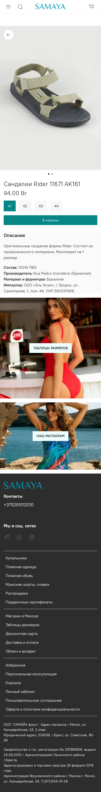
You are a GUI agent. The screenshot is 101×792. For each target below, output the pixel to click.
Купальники (16, 557)
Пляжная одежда (21, 566)
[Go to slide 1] (49, 174)
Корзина (13, 682)
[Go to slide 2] (52, 174)
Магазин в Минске (22, 615)
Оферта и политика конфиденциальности (43, 709)
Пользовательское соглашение (34, 700)
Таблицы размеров (22, 624)
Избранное (15, 665)
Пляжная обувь (19, 575)
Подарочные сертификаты (29, 602)
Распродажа (17, 593)
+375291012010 (19, 505)
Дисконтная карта (22, 633)
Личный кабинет (20, 691)
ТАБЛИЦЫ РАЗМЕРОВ (50, 348)
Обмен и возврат (21, 651)
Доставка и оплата (22, 642)
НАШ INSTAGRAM (50, 436)
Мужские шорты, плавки (27, 584)
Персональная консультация (31, 673)
